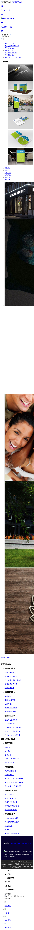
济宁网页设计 (29, 864)
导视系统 (8, 175)
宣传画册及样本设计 (12, 759)
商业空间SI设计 (10, 794)
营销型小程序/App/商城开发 (14, 778)
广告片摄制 (8, 826)
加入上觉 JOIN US (11, 53)
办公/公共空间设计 (11, 798)
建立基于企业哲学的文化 (13, 727)
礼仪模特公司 (4, 866)
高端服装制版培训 (20, 864)
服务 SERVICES (10, 48)
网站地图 (17, 863)
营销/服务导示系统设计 (12, 806)
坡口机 (19, 866)
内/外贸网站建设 (10, 771)
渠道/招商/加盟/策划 (11, 711)
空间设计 (8, 177)
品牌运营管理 (9, 688)
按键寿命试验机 (18, 867)
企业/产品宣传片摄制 (12, 822)
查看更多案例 (5, 657)
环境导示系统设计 (11, 802)
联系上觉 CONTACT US (13, 57)
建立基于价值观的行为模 (13, 731)
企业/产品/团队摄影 (11, 818)
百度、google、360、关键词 (14, 782)
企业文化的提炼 (10, 724)
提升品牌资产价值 (11, 684)
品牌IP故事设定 (10, 700)
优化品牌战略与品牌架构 (13, 680)
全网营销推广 (9, 775)
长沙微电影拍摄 (13, 866)
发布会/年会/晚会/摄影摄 (13, 833)
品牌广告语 (8, 704)
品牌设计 (8, 168)
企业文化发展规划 (11, 720)
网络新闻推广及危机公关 (13, 786)
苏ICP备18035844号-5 (27, 861)
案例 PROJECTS (10, 50)
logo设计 (8, 747)
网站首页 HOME (10, 43)
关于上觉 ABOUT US (12, 46)
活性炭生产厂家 (10, 864)
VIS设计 (7, 751)
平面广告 (8, 170)
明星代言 (8, 830)
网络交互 (8, 179)
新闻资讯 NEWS (10, 55)
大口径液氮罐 (26, 866)
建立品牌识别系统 (11, 676)
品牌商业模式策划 (11, 708)
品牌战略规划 (9, 672)
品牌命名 (8, 696)
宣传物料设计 (9, 762)
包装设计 (8, 173)
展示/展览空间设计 (11, 810)
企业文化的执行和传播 (12, 735)
